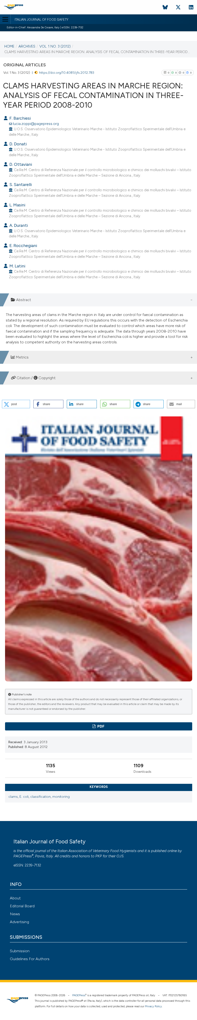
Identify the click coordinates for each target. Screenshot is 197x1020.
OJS (120, 856)
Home (9, 46)
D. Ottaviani (20, 164)
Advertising (19, 922)
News (15, 914)
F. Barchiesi (19, 118)
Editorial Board (22, 906)
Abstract (23, 299)
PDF (101, 726)
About (15, 898)
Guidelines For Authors (29, 959)
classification (40, 797)
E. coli (24, 797)
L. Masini (16, 204)
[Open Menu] (5, 19)
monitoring (61, 797)
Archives (26, 46)
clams (13, 797)
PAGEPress (22, 856)
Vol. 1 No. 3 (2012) (55, 46)
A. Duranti (18, 225)
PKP (98, 856)
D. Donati (17, 143)
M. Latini (16, 265)
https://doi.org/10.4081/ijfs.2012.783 (66, 72)
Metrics (22, 357)
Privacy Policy (153, 1006)
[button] (16, 404)
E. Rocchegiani (22, 245)
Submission (20, 951)
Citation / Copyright (35, 378)
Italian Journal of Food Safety (41, 19)
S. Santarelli (20, 184)
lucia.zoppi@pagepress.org (36, 123)
